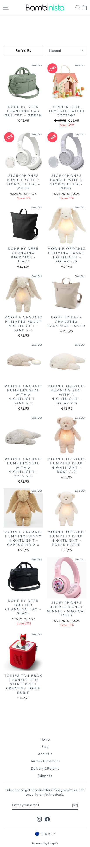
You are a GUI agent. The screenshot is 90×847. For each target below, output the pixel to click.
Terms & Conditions (45, 761)
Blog (45, 747)
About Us (45, 754)
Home (44, 21)
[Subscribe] (75, 805)
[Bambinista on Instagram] (39, 818)
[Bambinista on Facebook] (47, 818)
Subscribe (45, 776)
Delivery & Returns (45, 768)
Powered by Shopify (45, 843)
